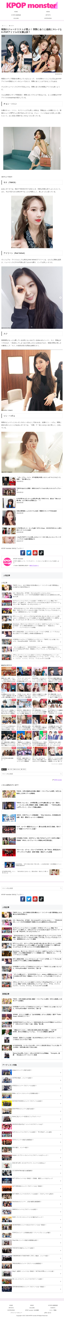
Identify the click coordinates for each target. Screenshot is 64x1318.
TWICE (24, 769)
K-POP (10, 769)
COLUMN (31, 1307)
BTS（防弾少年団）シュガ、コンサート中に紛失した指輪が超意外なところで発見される (39, 728)
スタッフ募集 (52, 1310)
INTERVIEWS (11, 1310)
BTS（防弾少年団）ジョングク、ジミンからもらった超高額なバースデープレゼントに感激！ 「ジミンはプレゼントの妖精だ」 (39, 713)
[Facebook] (22, 552)
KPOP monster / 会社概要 (32, 1310)
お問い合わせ (47, 1312)
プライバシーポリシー (16, 1312)
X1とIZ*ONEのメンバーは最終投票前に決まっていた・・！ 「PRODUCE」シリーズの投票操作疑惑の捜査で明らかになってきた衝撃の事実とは (55, 713)
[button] (61, 774)
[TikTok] (41, 552)
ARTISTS (11, 1307)
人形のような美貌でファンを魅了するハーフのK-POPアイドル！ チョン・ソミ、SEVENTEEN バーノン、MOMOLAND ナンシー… (39, 697)
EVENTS (53, 1307)
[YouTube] (35, 552)
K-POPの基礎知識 (53, 1305)
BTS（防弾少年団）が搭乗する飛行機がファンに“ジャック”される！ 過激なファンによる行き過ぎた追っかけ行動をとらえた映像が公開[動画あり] (8, 745)
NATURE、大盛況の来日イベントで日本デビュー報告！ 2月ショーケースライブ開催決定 (24, 760)
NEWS (4, 769)
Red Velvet (17, 769)
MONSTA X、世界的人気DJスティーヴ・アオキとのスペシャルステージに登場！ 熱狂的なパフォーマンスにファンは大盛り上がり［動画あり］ (24, 713)
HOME (11, 1305)
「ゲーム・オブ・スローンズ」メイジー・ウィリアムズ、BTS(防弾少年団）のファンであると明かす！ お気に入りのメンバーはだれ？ (24, 681)
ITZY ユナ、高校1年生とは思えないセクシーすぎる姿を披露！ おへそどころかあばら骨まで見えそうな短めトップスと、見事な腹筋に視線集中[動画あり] (24, 729)
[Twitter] (29, 552)
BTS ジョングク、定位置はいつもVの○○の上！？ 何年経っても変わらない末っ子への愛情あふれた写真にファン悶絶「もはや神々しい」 (8, 713)
